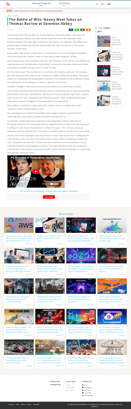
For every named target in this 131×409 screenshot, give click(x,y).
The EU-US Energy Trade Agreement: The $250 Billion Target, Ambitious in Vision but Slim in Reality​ (80, 329)
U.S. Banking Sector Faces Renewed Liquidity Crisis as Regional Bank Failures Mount (112, 360)
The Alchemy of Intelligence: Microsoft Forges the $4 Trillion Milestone (18, 299)
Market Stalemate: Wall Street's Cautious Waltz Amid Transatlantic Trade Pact (49, 268)
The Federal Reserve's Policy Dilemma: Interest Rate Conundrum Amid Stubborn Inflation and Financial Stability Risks (80, 360)
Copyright (36, 404)
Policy (18, 404)
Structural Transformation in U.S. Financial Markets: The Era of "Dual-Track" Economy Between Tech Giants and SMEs (49, 360)
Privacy (29, 404)
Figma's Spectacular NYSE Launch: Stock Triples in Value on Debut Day (112, 238)
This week (70, 388)
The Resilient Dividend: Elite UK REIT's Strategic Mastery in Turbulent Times (49, 299)
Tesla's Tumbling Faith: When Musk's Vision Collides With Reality (111, 268)
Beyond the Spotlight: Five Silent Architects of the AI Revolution (79, 299)
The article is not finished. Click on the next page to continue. (49, 191)
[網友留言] (88, 30)
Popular (15, 15)
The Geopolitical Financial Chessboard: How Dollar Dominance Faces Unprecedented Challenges (17, 360)
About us (11, 404)
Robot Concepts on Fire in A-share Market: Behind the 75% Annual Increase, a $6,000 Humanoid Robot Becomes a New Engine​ (50, 329)
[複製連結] (82, 30)
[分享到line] (76, 30)
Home (9, 15)
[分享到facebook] (71, 30)
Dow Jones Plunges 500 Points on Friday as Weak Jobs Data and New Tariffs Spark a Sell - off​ (81, 238)
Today (68, 385)
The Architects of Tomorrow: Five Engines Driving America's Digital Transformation (81, 268)
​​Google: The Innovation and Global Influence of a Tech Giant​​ (49, 238)
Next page (49, 197)
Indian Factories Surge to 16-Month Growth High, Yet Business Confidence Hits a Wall (18, 329)
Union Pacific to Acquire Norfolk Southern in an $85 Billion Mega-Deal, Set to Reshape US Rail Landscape (110, 299)
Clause (23, 404)
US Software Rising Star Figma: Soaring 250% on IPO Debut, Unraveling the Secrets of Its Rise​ (112, 329)
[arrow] (12, 4)
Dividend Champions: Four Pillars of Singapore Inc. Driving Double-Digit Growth (18, 268)
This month (70, 390)
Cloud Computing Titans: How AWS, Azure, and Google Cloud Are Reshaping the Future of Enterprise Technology (39, 11)
